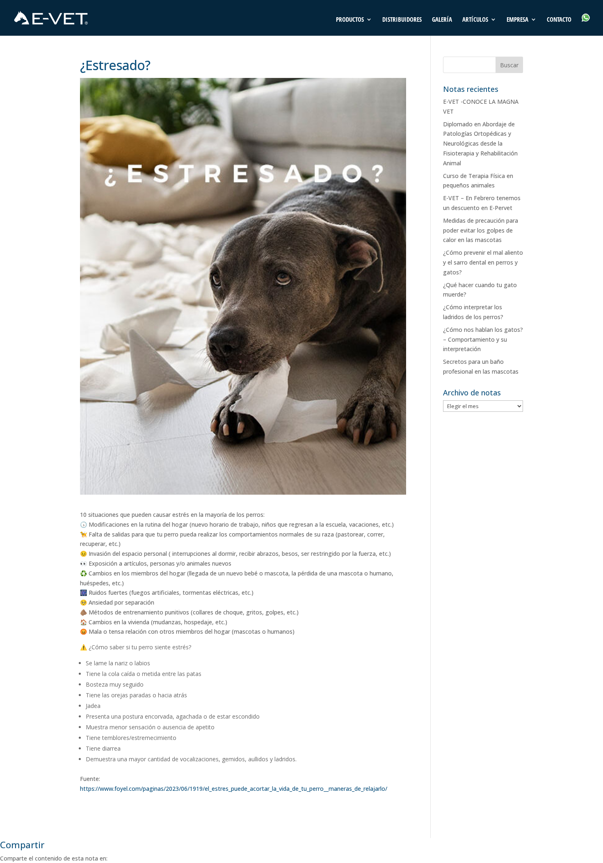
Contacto (559, 19)
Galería (442, 19)
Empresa (517, 19)
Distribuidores (402, 19)
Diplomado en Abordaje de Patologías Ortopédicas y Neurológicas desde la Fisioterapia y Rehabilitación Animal (480, 143)
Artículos (475, 19)
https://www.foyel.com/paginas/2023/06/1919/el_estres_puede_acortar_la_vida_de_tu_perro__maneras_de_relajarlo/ (233, 788)
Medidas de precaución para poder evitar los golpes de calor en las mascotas (480, 230)
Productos (350, 19)
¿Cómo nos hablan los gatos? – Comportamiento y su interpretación (483, 339)
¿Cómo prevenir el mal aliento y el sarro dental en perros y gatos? (483, 262)
